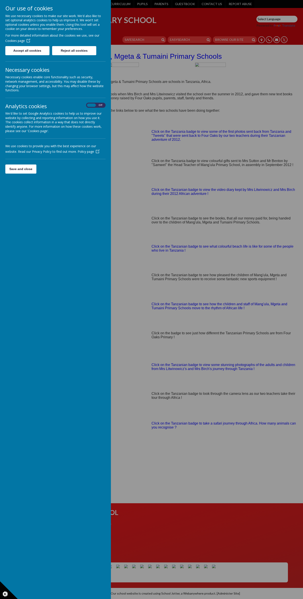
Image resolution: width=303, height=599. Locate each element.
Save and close (20, 169)
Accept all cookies (27, 50)
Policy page (86, 151)
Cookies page (15, 41)
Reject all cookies (74, 50)
